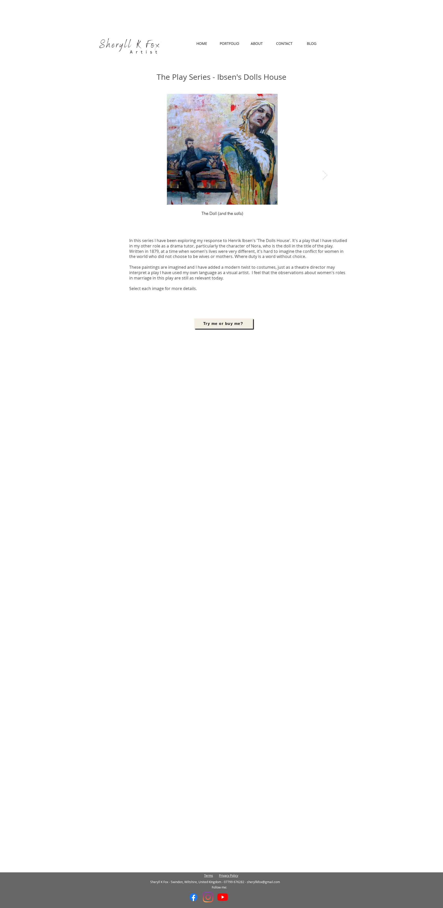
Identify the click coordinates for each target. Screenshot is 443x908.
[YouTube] (222, 897)
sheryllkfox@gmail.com (263, 882)
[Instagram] (208, 897)
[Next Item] (325, 175)
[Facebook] (193, 897)
